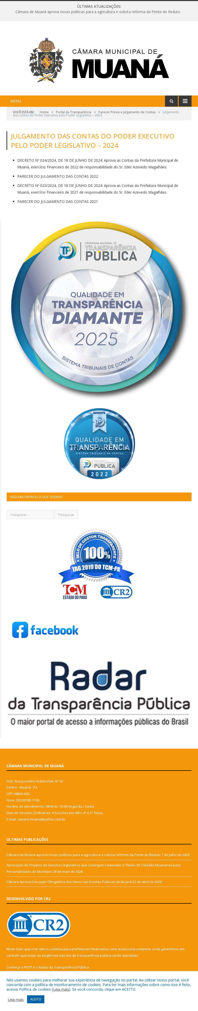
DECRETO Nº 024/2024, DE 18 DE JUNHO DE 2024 (59, 160)
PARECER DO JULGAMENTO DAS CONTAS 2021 (57, 201)
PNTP (28, 967)
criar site (38, 949)
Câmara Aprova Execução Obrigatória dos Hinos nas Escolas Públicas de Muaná (69, 881)
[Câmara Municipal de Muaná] (99, 58)
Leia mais (61, 989)
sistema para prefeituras (69, 949)
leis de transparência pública (88, 955)
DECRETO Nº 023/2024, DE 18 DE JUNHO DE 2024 (59, 185)
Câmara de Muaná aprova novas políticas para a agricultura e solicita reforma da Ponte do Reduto (83, 854)
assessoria (126, 949)
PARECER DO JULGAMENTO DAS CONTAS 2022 (57, 176)
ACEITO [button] (35, 999)
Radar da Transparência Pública (64, 967)
